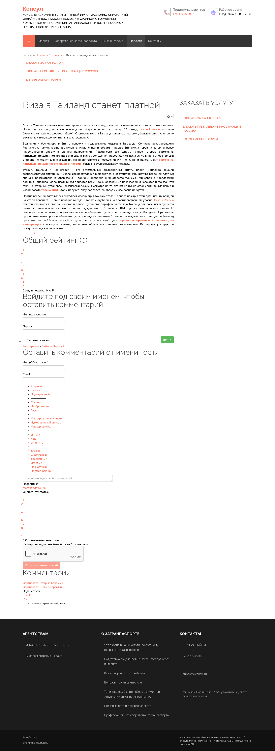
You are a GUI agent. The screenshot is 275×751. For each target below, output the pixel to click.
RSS (25, 599)
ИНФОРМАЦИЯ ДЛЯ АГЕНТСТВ (47, 645)
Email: (27, 374)
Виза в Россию (113, 41)
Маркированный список (46, 418)
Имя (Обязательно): (36, 362)
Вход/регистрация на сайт (44, 655)
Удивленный (39, 458)
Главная (43, 41)
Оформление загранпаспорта (76, 41)
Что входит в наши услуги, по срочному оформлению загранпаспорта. (131, 647)
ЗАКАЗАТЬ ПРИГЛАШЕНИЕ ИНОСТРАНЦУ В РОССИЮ (62, 71)
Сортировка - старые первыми (43, 583)
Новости (136, 41)
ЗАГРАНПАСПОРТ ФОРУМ (43, 79)
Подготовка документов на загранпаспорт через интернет (136, 661)
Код (33, 438)
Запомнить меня (38, 340)
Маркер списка (41, 426)
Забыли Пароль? (53, 346)
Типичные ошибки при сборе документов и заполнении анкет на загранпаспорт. (133, 694)
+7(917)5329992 (183, 14)
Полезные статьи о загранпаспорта (127, 705)
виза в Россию (149, 129)
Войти (167, 339)
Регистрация (31, 346)
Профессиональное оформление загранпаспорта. (137, 715)
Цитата (35, 434)
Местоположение (34, 487)
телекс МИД (49, 189)
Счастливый (39, 454)
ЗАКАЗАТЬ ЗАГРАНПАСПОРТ (45, 62)
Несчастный (39, 466)
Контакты (154, 41)
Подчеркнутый (40, 394)
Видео (35, 410)
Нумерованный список (46, 422)
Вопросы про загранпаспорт (123, 682)
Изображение (40, 406)
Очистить (37, 442)
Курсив (35, 390)
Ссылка (36, 402)
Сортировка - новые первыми (42, 587)
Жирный (36, 386)
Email (26, 595)
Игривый (36, 462)
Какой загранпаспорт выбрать (124, 673)
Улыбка (35, 450)
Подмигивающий (42, 470)
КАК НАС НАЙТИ (194, 645)
